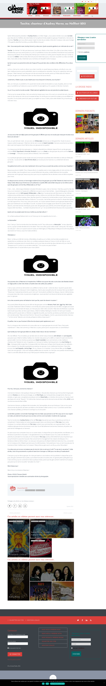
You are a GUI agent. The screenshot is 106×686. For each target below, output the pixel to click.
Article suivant (68, 513)
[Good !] (42, 8)
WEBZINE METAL (40, 490)
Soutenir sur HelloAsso (88, 93)
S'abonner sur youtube (88, 99)
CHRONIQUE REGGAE (79, 216)
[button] (92, 16)
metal (52, 9)
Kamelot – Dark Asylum (82, 191)
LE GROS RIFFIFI (79, 116)
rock (28, 8)
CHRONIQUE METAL (35, 521)
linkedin (88, 1)
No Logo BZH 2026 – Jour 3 (83, 154)
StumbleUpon (25, 506)
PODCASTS (66, 15)
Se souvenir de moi (15, 648)
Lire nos (84, 52)
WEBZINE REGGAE (87, 142)
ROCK (30, 15)
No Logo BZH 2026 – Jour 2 (83, 209)
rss (91, 1)
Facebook (15, 506)
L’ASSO (86, 15)
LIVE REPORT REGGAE (79, 142)
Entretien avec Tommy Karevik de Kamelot (87, 172)
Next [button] (97, 124)
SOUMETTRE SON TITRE (16, 620)
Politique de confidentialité (57, 683)
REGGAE (46, 15)
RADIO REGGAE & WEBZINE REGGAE (52, 637)
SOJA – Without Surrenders (83, 228)
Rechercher (88, 76)
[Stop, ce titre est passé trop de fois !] (45, 8)
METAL (37, 15)
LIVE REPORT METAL (12, 521)
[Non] (104, 682)
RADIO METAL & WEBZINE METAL (52, 633)
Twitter (9, 506)
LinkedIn (20, 506)
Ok (43, 683)
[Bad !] (49, 8)
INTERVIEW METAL (30, 490)
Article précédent (15, 513)
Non (47, 683)
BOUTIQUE (77, 15)
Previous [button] (77, 124)
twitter (82, 1)
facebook (85, 1)
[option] (40, 538)
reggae (75, 8)
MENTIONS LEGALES (33, 620)
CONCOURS (56, 15)
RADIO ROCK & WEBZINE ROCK (51, 629)
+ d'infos (47, 11)
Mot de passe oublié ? (14, 659)
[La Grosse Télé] (94, 1)
